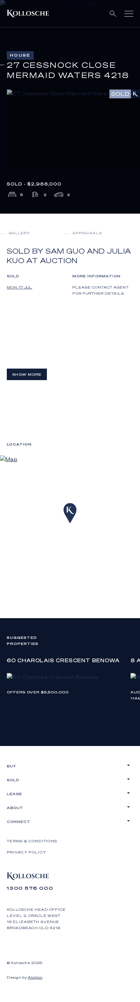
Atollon (35, 977)
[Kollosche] (28, 13)
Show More (26, 374)
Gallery (19, 233)
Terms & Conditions (32, 841)
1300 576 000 (30, 888)
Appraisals (87, 233)
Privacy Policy (26, 852)
